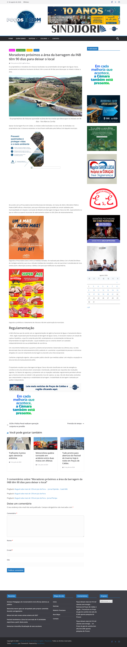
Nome (10, 540)
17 (94, 294)
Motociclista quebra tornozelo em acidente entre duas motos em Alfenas (45, 457)
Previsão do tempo (74, 423)
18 (98, 294)
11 (98, 290)
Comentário (12, 513)
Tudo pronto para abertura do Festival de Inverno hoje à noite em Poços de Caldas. (71, 458)
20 (108, 294)
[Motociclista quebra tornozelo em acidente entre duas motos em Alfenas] (45, 439)
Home (11, 38)
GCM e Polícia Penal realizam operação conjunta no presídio (23, 424)
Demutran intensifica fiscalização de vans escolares (24, 626)
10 (94, 290)
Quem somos (21, 38)
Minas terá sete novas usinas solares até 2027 (22, 615)
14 (113, 290)
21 (113, 294)
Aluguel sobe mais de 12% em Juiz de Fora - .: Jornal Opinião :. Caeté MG (41, 489)
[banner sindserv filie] (26, 217)
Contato (55, 38)
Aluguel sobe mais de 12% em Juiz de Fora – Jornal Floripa (35, 498)
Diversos (12, 50)
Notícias (32, 38)
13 (108, 290)
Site (8, 560)
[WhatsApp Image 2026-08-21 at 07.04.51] (26, 270)
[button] (36, 38)
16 (89, 294)
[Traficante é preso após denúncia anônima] (19, 439)
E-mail (10, 550)
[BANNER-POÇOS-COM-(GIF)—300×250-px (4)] (24, 394)
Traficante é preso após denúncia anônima (17, 455)
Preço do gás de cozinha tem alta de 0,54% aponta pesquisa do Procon (86, 628)
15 (117, 290)
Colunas (43, 38)
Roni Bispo (27, 63)
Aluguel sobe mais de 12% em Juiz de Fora (30, 494)
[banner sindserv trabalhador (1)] (45, 385)
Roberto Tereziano (59, 610)
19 (103, 294)
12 (103, 290)
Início (55, 602)
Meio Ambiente (21, 50)
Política (36, 50)
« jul (88, 307)
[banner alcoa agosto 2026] (26, 133)
